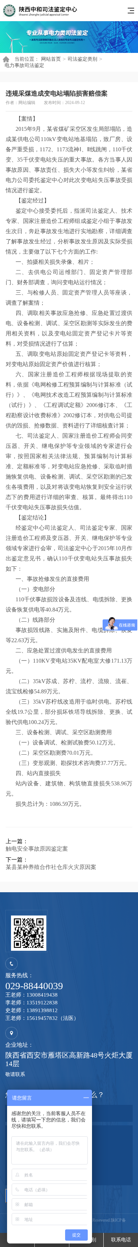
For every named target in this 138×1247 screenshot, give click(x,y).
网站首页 (51, 59)
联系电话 (121, 1239)
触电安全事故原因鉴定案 (37, 849)
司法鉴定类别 (82, 59)
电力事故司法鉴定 (24, 65)
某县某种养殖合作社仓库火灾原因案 (51, 867)
